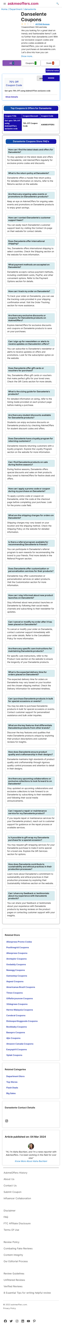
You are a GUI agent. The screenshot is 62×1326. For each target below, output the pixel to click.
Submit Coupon (12, 1191)
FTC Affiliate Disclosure (17, 1223)
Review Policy (11, 1242)
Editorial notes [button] (52, 70)
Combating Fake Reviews (18, 1248)
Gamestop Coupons (16, 975)
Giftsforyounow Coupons (19, 998)
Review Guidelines (14, 1273)
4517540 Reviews (42, 24)
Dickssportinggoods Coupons (22, 1021)
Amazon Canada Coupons (19, 1043)
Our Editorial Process (16, 1261)
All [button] (11, 63)
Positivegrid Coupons (17, 947)
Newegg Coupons (15, 970)
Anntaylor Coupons (16, 958)
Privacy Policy (9, 1308)
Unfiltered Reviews (14, 1279)
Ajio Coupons (13, 1038)
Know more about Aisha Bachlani (31, 1161)
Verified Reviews (13, 1286)
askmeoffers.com (23, 3)
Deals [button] (50, 63)
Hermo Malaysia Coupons (19, 1009)
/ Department (15, 9)
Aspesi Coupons (14, 981)
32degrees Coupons (17, 1004)
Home (4, 9)
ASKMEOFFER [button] (46, 78)
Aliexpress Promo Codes (19, 941)
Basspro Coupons (15, 1032)
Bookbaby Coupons (16, 1026)
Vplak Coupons (14, 1055)
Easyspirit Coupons (16, 1049)
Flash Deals (12, 1087)
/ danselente (29, 9)
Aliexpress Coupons (16, 953)
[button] (4, 4)
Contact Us (10, 1185)
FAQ (6, 1216)
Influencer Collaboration (17, 1198)
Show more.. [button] (27, 56)
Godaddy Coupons (16, 964)
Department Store (15, 1076)
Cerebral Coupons (15, 1015)
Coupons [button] (31, 63)
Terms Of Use (11, 1229)
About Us (9, 1179)
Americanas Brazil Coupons (20, 987)
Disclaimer (9, 1210)
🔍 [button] (57, 3)
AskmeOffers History (15, 1172)
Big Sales (11, 1093)
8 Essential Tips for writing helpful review (27, 1292)
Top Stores (11, 1082)
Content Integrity (13, 1254)
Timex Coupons (14, 992)
